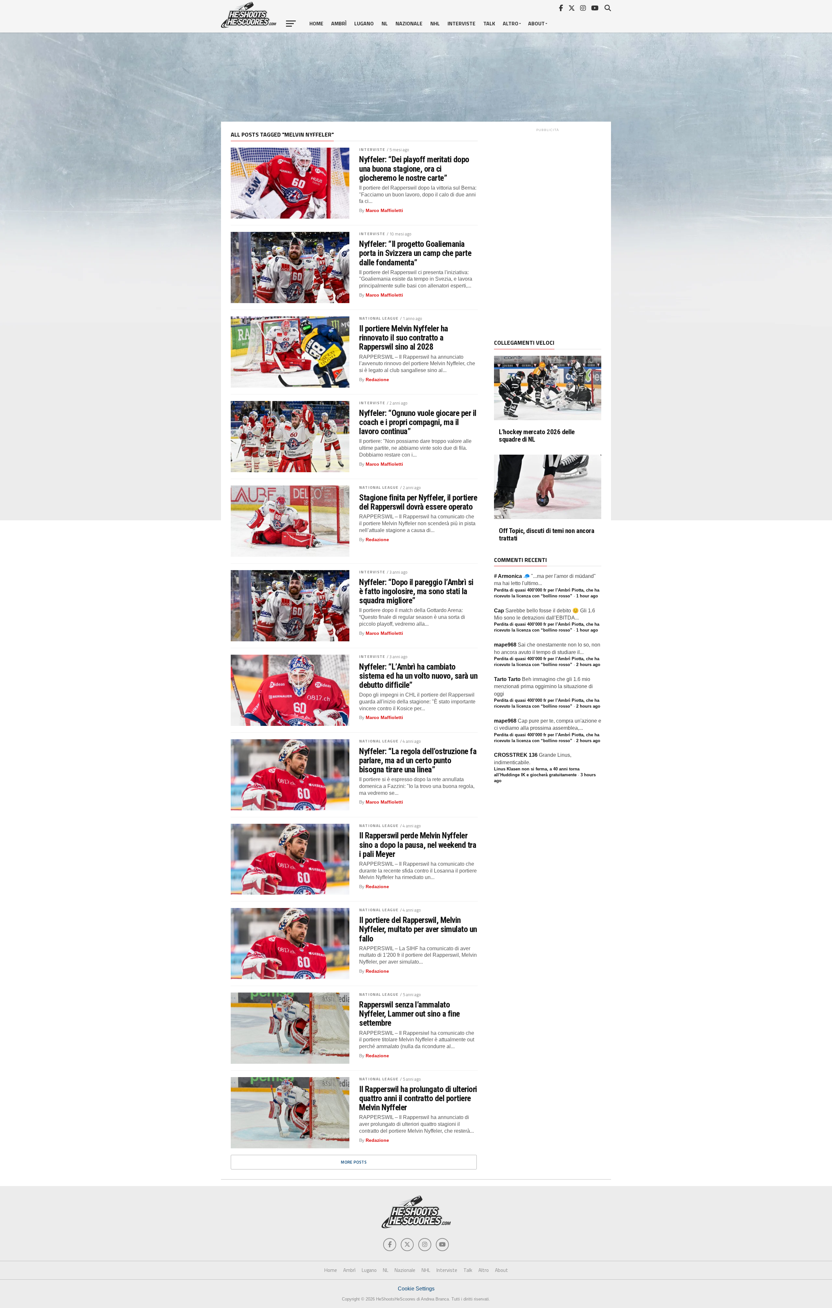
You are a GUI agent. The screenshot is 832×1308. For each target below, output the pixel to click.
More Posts (354, 1162)
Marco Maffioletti (384, 210)
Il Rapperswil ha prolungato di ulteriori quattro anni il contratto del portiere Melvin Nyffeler (418, 1098)
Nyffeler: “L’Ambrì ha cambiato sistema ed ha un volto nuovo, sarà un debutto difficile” (418, 675)
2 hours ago (588, 664)
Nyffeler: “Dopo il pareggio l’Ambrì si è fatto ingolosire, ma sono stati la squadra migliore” (416, 591)
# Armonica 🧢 (512, 576)
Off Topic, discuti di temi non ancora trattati (546, 534)
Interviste (461, 23)
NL (385, 23)
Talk (489, 23)
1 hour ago (587, 596)
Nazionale (409, 23)
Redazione (377, 379)
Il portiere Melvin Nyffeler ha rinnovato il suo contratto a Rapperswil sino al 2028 (403, 337)
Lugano (364, 23)
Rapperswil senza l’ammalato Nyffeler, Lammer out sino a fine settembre (409, 1013)
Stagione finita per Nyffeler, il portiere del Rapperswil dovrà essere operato (418, 502)
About (536, 23)
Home (316, 23)
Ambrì (338, 23)
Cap (499, 610)
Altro (510, 23)
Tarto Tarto (507, 679)
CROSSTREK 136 (516, 755)
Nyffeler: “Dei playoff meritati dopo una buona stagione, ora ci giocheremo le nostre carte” (414, 168)
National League (378, 318)
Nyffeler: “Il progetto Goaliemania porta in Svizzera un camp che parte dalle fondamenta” (415, 253)
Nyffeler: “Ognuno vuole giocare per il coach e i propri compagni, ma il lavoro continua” (417, 422)
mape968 (505, 644)
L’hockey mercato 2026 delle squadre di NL (537, 435)
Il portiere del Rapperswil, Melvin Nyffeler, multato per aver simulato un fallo (418, 929)
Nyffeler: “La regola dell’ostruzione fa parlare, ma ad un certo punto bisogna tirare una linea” (417, 760)
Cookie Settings (416, 1288)
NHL (435, 23)
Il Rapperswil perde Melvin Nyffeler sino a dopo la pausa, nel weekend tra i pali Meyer (417, 844)
